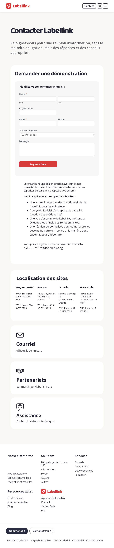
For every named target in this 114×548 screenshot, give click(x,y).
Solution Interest (28, 130)
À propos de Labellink (53, 498)
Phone (61, 119)
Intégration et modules (19, 482)
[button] (105, 6)
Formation (80, 474)
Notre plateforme (17, 473)
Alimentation (48, 469)
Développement (84, 470)
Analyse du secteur (17, 502)
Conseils (79, 462)
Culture (45, 477)
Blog (10, 506)
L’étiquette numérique (19, 477)
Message (24, 141)
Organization (26, 108)
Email (23, 119)
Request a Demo (38, 164)
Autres (44, 482)
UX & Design (81, 466)
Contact (45, 502)
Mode (44, 473)
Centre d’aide (48, 506)
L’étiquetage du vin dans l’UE (54, 464)
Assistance (28, 415)
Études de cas (15, 498)
